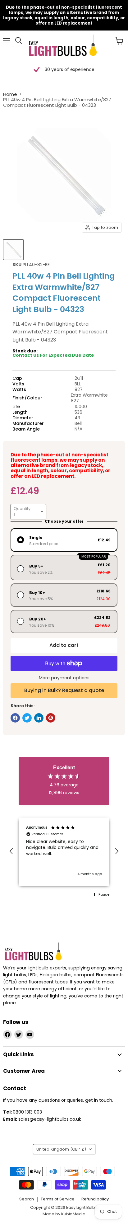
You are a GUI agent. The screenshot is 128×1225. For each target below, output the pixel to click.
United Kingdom (61, 1149)
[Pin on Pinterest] (50, 718)
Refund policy (95, 1199)
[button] (11, 851)
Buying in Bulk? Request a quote (64, 690)
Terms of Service (58, 1199)
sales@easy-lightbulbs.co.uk (49, 1119)
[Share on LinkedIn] (38, 718)
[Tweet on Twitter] (27, 718)
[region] (64, 851)
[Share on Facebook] (15, 718)
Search (26, 1199)
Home (10, 94)
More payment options (64, 677)
